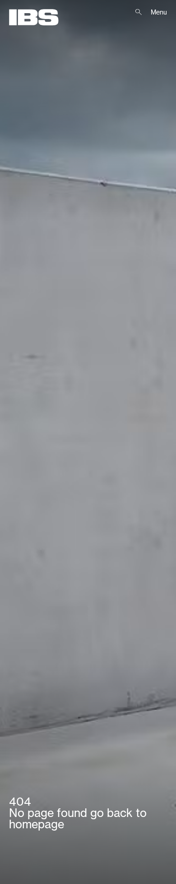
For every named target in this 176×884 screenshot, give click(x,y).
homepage (36, 824)
